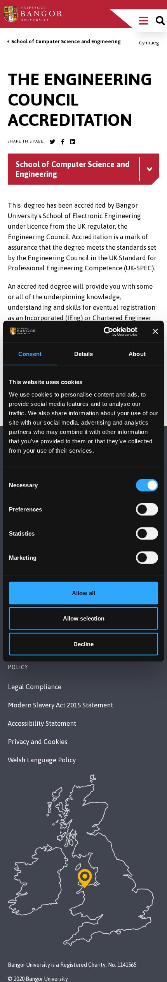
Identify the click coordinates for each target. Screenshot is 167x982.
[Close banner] (155, 331)
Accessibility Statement (42, 723)
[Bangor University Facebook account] (62, 141)
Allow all (83, 592)
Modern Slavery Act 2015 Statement (60, 705)
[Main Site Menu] (143, 20)
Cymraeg (149, 42)
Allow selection (83, 618)
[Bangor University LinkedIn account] (72, 141)
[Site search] (160, 20)
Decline (83, 643)
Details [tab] (83, 354)
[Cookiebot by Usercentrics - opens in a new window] (104, 331)
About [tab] (137, 354)
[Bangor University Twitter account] (52, 141)
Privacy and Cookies (37, 742)
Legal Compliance (34, 687)
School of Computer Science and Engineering (66, 41)
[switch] (147, 509)
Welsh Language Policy (42, 760)
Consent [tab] (30, 354)
